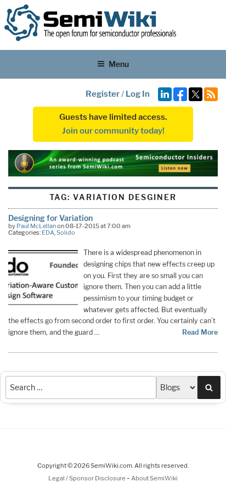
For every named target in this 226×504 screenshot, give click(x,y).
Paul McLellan (36, 226)
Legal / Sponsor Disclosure (87, 478)
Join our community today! (113, 131)
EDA (48, 232)
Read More (200, 332)
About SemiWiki (154, 478)
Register (103, 94)
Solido (65, 232)
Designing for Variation (50, 218)
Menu (119, 64)
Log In (138, 94)
